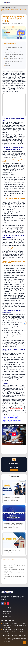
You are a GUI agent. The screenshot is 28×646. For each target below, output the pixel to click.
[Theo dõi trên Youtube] (5, 603)
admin (5, 23)
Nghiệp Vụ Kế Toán (11, 7)
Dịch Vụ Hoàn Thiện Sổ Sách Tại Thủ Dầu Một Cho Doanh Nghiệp (14, 498)
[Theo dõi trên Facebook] (2, 603)
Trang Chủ (3, 7)
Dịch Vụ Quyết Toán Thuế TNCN (12, 550)
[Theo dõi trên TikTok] (8, 603)
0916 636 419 (14, 470)
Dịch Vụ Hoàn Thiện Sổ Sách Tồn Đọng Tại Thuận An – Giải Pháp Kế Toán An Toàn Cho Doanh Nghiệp (13, 525)
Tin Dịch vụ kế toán (13, 500)
